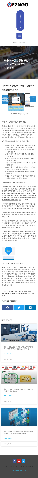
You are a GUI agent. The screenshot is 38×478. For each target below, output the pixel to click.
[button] (19, 36)
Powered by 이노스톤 (19, 470)
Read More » (8, 353)
